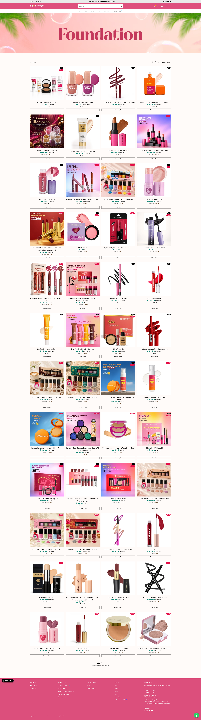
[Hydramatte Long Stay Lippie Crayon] (154, 330)
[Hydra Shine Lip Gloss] (47, 180)
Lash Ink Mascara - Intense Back (154, 248)
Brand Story (33, 685)
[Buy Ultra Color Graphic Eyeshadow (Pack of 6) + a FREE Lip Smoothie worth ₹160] (83, 429)
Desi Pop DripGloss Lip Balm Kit (82, 349)
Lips (116, 688)
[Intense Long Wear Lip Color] (118, 578)
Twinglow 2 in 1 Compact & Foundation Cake (118, 448)
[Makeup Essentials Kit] (118, 480)
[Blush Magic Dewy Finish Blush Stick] (47, 629)
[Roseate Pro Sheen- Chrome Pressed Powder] (154, 629)
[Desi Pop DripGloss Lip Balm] (47, 330)
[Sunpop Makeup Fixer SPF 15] (154, 378)
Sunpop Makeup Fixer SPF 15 (154, 397)
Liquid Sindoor (154, 549)
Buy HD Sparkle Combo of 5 (47, 151)
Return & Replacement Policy (66, 691)
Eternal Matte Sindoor (83, 648)
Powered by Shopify (59, 716)
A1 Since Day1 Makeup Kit (154, 448)
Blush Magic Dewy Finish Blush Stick (47, 648)
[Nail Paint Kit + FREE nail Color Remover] (118, 180)
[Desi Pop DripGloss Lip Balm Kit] (83, 330)
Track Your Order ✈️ (64, 685)
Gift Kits (117, 697)
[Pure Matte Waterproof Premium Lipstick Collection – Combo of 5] (47, 229)
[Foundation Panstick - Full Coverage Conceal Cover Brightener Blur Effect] (83, 578)
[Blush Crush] (83, 229)
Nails (116, 694)
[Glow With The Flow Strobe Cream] (83, 131)
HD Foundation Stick (46, 598)
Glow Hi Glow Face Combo (46, 102)
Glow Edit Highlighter (154, 199)
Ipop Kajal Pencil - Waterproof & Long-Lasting (118, 102)
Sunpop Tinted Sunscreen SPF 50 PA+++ (154, 102)
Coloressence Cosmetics (46, 716)
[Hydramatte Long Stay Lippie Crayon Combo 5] (83, 180)
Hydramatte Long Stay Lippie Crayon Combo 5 (82, 199)
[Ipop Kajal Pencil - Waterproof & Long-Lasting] (118, 83)
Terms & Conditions (64, 694)
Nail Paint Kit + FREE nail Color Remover (118, 199)
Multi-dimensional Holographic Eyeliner (118, 549)
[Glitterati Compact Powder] (118, 629)
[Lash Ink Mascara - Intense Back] (154, 229)
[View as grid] (152, 62)
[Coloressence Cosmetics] (37, 6)
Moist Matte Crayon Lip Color (118, 151)
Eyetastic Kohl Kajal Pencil (118, 298)
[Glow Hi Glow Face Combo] (47, 83)
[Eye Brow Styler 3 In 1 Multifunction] (154, 578)
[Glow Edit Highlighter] (154, 180)
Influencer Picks (91, 688)
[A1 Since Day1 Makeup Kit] (154, 429)
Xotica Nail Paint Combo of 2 (82, 102)
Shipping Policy (62, 688)
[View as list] (155, 62)
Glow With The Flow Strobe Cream (82, 151)
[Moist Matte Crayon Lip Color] (118, 131)
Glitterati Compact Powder (118, 648)
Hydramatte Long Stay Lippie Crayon (154, 349)
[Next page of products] (104, 662)
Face (116, 685)
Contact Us (33, 688)
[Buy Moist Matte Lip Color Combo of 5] (154, 131)
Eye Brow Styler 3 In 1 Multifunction (154, 598)
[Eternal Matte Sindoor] (83, 629)
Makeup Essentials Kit (118, 499)
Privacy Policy (62, 697)
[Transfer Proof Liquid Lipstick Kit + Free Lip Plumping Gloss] (83, 480)
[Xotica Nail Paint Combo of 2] (83, 83)
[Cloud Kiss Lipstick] (154, 279)
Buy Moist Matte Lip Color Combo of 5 (154, 151)
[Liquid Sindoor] (154, 530)
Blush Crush (82, 248)
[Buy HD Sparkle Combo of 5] (47, 131)
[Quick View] (61, 68)
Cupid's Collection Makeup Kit (47, 499)
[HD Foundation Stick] (47, 578)
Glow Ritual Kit (118, 349)
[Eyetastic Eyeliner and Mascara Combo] (118, 229)
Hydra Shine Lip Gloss (47, 199)
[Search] (121, 6)
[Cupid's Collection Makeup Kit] (47, 480)
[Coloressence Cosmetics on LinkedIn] (170, 2)
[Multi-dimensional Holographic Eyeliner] (118, 530)
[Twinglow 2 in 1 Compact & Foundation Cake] (118, 429)
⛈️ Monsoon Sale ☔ (121, 700)
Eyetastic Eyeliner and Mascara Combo (118, 248)
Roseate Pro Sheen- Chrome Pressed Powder (154, 648)
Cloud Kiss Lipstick (154, 298)
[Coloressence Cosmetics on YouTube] (168, 2)
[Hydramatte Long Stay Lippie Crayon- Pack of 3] (47, 279)
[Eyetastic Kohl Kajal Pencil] (118, 279)
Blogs (88, 685)
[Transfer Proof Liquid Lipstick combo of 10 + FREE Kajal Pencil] (83, 279)
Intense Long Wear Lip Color (118, 598)
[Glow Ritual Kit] (118, 330)
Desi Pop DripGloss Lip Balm (47, 349)
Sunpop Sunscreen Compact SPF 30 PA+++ (46, 448)
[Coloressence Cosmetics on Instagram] (166, 2)
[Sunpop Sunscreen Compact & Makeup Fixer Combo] (118, 378)
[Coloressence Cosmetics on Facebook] (164, 2)
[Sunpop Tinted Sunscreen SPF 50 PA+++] (154, 83)
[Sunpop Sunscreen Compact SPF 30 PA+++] (47, 429)
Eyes (116, 691)
